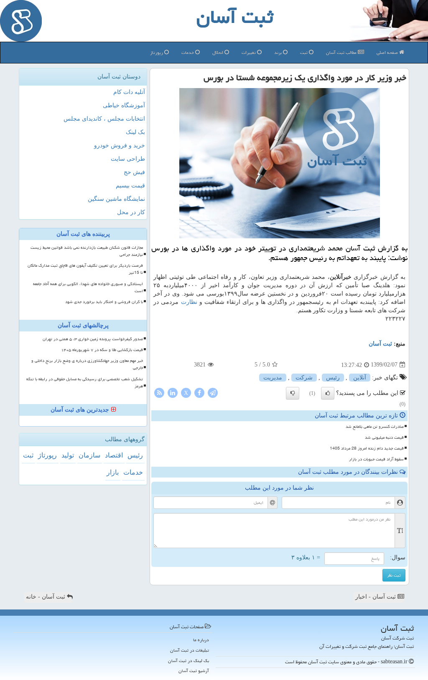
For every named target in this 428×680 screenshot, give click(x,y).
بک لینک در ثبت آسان (188, 660)
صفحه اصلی (388, 52)
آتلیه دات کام (129, 92)
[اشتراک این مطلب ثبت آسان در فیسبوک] (199, 392)
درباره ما (201, 639)
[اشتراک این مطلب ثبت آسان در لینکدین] (172, 392)
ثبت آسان (380, 344)
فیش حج (134, 172)
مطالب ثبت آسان (342, 52)
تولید (67, 455)
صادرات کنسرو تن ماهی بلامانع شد (375, 426)
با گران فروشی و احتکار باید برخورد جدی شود (104, 302)
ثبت (304, 52)
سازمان (89, 455)
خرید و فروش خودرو (119, 145)
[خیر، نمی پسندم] (292, 393)
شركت (304, 377)
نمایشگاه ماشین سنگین (116, 199)
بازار (113, 472)
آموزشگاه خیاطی (124, 105)
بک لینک (135, 132)
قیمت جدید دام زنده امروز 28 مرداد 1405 (367, 448)
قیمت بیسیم (130, 185)
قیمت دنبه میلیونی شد (384, 437)
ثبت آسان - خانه (46, 597)
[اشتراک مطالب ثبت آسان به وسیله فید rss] (159, 392)
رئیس (333, 377)
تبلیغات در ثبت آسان (189, 650)
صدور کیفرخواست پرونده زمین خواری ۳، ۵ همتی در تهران (93, 339)
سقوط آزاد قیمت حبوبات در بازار (376, 459)
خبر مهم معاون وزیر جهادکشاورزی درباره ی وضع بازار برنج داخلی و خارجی (87, 364)
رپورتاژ (157, 52)
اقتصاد (114, 455)
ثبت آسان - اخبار (376, 597)
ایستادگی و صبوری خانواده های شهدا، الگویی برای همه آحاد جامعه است (88, 287)
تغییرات (249, 52)
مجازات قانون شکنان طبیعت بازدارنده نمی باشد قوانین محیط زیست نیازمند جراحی (87, 251)
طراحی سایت (128, 159)
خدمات (188, 52)
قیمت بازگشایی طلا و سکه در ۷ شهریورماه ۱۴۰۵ (102, 350)
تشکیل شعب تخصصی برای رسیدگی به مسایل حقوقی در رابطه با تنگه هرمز (84, 382)
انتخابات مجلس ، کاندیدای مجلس (104, 119)
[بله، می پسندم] (327, 393)
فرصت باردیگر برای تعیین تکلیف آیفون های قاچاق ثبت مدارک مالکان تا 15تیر (85, 269)
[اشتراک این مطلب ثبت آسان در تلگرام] (213, 392)
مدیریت (272, 377)
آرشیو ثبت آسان (193, 670)
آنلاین (359, 377)
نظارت (189, 302)
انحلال (218, 52)
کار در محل (131, 212)
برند (278, 52)
